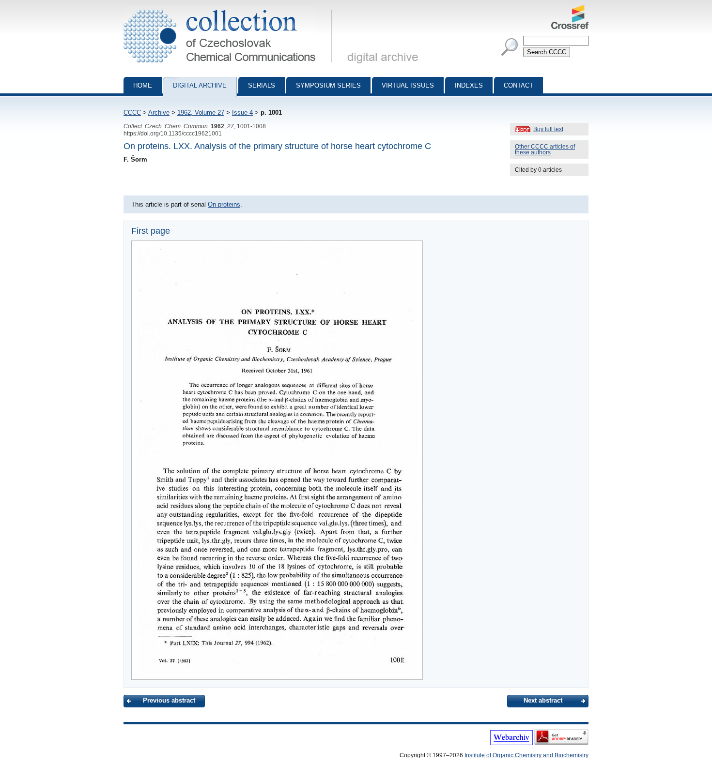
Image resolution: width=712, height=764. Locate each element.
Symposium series (328, 85)
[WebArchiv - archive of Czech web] (511, 743)
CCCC (132, 112)
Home (142, 85)
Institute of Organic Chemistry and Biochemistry (526, 755)
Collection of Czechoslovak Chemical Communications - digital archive (231, 9)
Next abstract (543, 700)
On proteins (224, 204)
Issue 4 (242, 112)
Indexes (469, 85)
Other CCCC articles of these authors (545, 149)
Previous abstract (169, 700)
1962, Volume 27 (200, 112)
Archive (159, 112)
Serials (261, 85)
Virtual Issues (408, 85)
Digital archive (200, 85)
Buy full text (548, 129)
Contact (518, 85)
